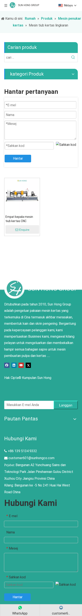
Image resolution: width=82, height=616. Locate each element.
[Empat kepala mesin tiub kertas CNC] (22, 195)
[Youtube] (21, 365)
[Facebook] (6, 365)
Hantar (18, 158)
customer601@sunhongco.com (31, 458)
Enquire (24, 229)
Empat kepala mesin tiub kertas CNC (19, 219)
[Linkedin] (14, 365)
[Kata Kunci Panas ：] (73, 57)
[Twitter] (28, 365)
